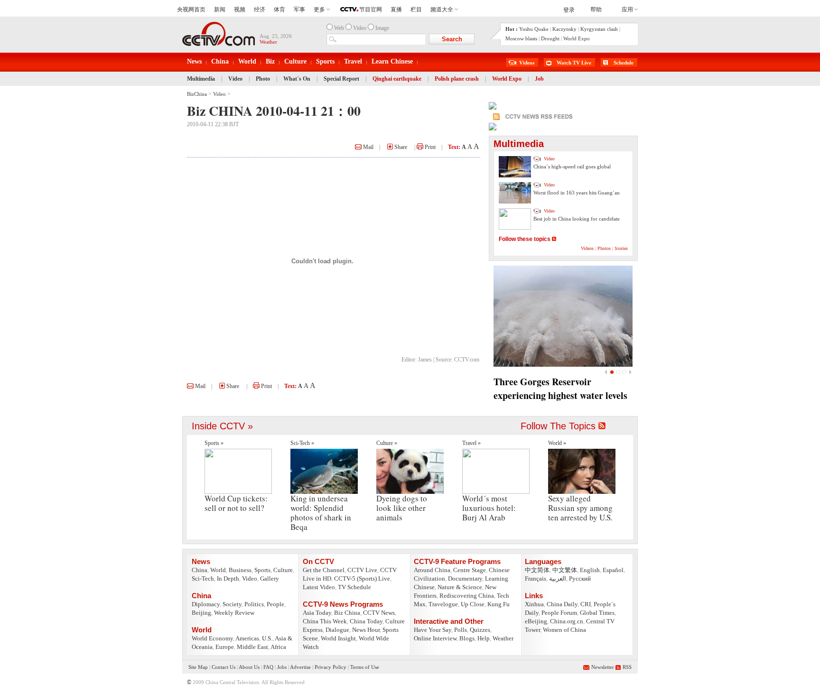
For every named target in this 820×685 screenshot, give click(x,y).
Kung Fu (498, 604)
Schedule (624, 62)
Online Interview (435, 638)
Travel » (471, 443)
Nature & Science (460, 587)
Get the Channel (324, 570)
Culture (295, 61)
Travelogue (443, 604)
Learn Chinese (392, 61)
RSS (627, 667)
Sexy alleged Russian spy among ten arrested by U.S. (580, 508)
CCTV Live (362, 570)
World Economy (212, 638)
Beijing (201, 612)
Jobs (282, 667)
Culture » (386, 443)
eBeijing (536, 621)
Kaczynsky (564, 29)
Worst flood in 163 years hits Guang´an (576, 192)
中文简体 (537, 570)
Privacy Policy (330, 667)
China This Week (325, 621)
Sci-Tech (203, 578)
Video (235, 78)
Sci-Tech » (302, 443)
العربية (557, 578)
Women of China (564, 629)
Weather (503, 638)
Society (232, 604)
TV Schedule (354, 587)
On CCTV (318, 561)
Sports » (214, 443)
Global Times (597, 612)
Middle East (252, 646)
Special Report (341, 78)
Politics (254, 604)
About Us (249, 667)
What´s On (296, 78)
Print (429, 147)
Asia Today (317, 612)
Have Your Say (432, 629)
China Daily (562, 604)
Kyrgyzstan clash (599, 29)
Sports (325, 61)
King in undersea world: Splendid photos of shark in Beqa (320, 512)
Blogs (467, 638)
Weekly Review (234, 612)
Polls (460, 629)
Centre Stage (469, 570)
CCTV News (379, 612)
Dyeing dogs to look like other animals (401, 508)
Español (613, 570)
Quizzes (480, 629)
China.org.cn (566, 621)
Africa (278, 646)
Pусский (580, 578)
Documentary (465, 578)
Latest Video (319, 587)
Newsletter (602, 667)
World (247, 61)
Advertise (300, 667)
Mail (367, 147)
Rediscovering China (466, 595)
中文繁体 (564, 570)
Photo (263, 78)
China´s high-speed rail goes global (572, 166)
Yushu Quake (534, 29)
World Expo (576, 38)
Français (535, 578)
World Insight (338, 638)
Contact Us (223, 667)
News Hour (366, 629)
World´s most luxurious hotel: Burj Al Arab (489, 508)
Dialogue (337, 629)
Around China (432, 570)
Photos (604, 248)
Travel (353, 61)
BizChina (197, 94)
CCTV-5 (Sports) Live (362, 578)
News (194, 61)
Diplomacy (206, 604)
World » (557, 443)
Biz (270, 61)
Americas (247, 638)
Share (400, 147)
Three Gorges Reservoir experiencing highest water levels (560, 388)
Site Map (198, 667)
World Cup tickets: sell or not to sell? (236, 503)
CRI (585, 604)
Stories (621, 248)
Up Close (473, 604)
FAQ (268, 667)
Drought (550, 38)
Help (483, 638)
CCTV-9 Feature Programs (457, 561)
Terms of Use (364, 667)
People (275, 604)
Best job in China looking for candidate (576, 219)
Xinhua (534, 604)
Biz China (347, 612)
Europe (224, 646)
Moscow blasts (521, 38)
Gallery (269, 578)
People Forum (559, 612)
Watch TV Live (574, 62)
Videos (526, 62)
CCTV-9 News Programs (343, 604)
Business (240, 570)
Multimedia (201, 78)
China (220, 61)
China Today (366, 621)
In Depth (228, 578)
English (590, 570)
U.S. (267, 638)
